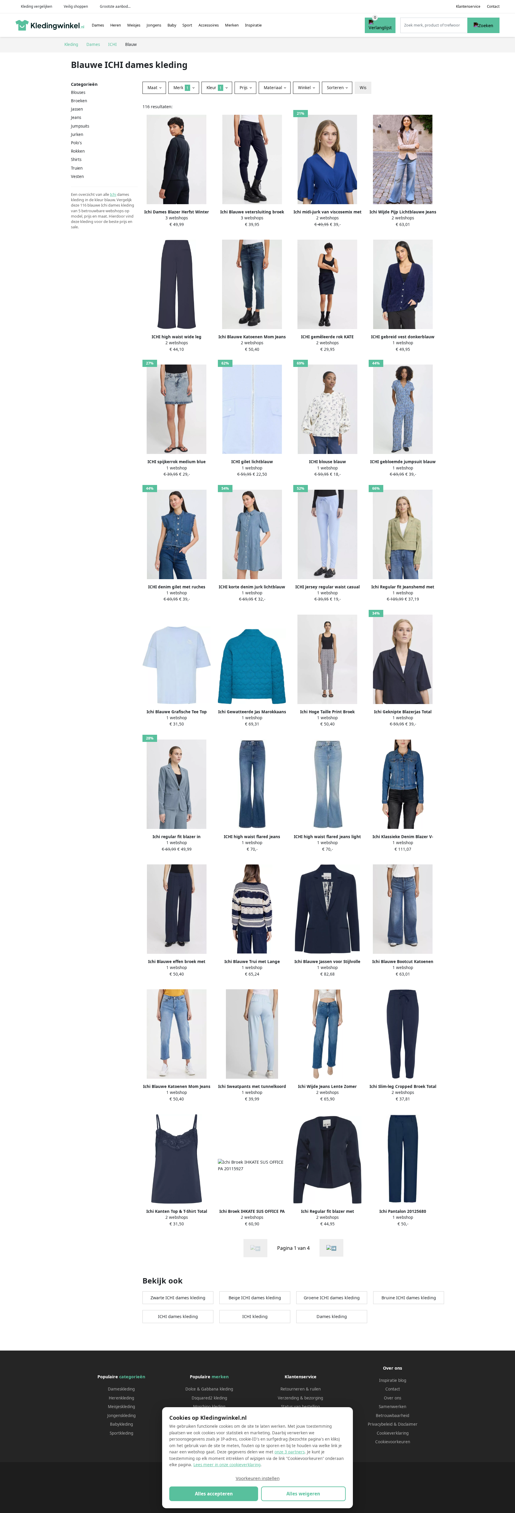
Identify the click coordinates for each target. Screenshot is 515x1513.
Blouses (78, 92)
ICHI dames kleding (178, 1316)
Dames (98, 25)
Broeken (79, 100)
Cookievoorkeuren (392, 1441)
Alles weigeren (303, 1494)
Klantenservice (468, 6)
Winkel (305, 87)
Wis (363, 87)
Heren (115, 25)
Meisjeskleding (121, 1406)
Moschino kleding (209, 1406)
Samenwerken (392, 1406)
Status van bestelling (300, 1406)
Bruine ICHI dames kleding (408, 1297)
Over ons (392, 1398)
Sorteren (336, 87)
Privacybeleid (380, 1424)
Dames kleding (332, 1316)
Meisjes (133, 25)
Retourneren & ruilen (300, 1389)
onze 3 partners (289, 1452)
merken (220, 1376)
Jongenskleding (121, 1415)
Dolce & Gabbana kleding (209, 1389)
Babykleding (121, 1424)
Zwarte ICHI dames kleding (178, 1297)
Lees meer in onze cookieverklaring (226, 1464)
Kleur (214, 87)
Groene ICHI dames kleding (332, 1297)
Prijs (244, 87)
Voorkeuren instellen (258, 1478)
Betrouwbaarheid (392, 1415)
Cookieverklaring (393, 1433)
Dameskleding (121, 1389)
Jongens (154, 25)
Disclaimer (408, 1424)
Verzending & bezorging (300, 1398)
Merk (181, 87)
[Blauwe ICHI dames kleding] (331, 1248)
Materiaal (273, 87)
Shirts (76, 159)
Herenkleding (121, 1398)
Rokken (78, 151)
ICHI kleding (255, 1316)
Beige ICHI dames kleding (255, 1297)
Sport (187, 25)
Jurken (77, 134)
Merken (232, 25)
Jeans (76, 117)
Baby (171, 25)
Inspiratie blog (392, 1380)
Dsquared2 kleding (209, 1398)
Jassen (77, 109)
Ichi (113, 194)
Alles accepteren (214, 1494)
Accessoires (208, 25)
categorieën (132, 1376)
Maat (153, 87)
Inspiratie (253, 25)
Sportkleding (121, 1433)
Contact (493, 6)
